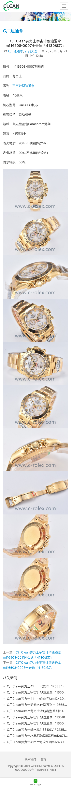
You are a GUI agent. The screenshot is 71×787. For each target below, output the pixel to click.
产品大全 (31, 51)
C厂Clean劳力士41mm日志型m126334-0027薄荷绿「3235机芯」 (37, 686)
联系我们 (30, 759)
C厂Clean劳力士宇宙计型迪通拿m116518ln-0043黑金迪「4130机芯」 (37, 717)
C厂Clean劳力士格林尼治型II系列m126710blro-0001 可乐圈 (37, 736)
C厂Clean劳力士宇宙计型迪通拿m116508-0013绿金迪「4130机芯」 (37, 692)
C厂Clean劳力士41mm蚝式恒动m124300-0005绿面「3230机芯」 (37, 742)
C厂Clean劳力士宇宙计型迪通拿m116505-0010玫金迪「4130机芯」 (37, 723)
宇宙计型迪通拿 (23, 86)
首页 (43, 759)
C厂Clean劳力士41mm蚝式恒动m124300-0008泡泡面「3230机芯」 (37, 699)
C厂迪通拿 (15, 51)
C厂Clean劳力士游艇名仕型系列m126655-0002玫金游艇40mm (37, 705)
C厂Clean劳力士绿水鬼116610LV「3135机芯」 (37, 730)
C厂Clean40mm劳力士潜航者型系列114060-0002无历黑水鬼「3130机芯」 (37, 711)
